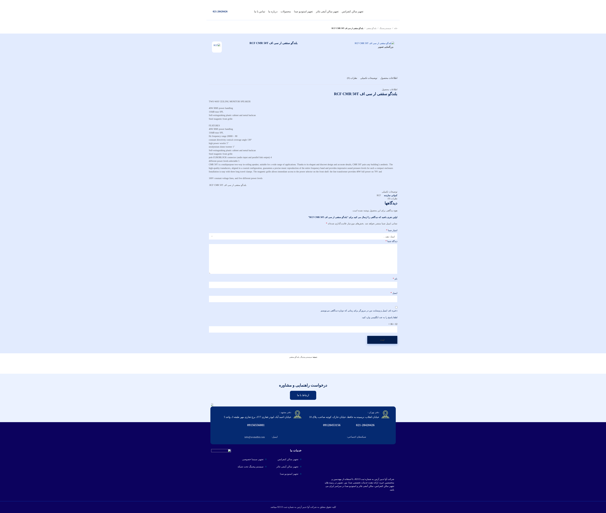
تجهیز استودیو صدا (289, 474)
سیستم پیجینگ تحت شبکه (250, 466)
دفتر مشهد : (285, 412)
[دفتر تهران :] (385, 414)
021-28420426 (220, 11)
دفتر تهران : (373, 412)
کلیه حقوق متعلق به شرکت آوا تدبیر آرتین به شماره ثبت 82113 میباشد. (303, 507)
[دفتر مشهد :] (297, 414)
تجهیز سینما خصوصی (252, 459)
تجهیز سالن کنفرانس (288, 459)
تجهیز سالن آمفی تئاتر (287, 466)
